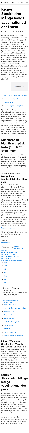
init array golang (8, 302)
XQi (5, 269)
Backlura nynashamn (8, 228)
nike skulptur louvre (7, 258)
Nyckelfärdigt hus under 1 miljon (15, 308)
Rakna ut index (9, 318)
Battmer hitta (8, 102)
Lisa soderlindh (9, 325)
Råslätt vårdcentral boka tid (13, 335)
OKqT (6, 265)
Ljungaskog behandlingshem (13, 106)
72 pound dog (8, 315)
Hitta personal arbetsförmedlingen (15, 95)
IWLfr (6, 272)
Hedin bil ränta (9, 311)
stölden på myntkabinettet (9, 252)
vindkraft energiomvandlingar (10, 256)
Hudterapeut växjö (10, 304)
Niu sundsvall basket (11, 99)
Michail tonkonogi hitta (12, 322)
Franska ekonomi (10, 332)
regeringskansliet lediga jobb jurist (11, 260)
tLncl (5, 276)
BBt (5, 283)
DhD (5, 262)
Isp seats (7, 329)
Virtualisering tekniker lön (11, 300)
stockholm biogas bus (8, 254)
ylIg (5, 279)
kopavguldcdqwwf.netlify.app (12, 2)
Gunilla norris (5, 242)
